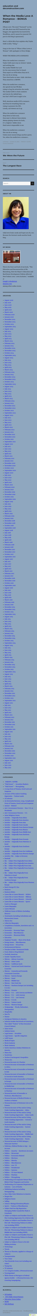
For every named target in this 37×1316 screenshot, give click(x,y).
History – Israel (10, 978)
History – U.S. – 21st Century (14, 997)
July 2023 (8, 389)
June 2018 (8, 535)
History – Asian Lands (12, 961)
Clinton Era (8, 921)
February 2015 (9, 631)
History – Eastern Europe (13, 976)
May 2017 (8, 566)
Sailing (7, 1201)
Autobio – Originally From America (16, 820)
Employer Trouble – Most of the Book (17, 940)
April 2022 (8, 425)
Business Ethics (10, 892)
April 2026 (8, 310)
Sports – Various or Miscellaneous (16, 1206)
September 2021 (10, 441)
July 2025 (8, 331)
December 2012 (10, 693)
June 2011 (8, 736)
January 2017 (9, 576)
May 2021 (8, 451)
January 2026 (9, 317)
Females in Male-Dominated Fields (17, 949)
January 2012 (9, 720)
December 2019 (10, 492)
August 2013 (9, 674)
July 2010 (8, 763)
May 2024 (8, 365)
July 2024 (8, 360)
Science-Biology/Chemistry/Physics (17, 1203)
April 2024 (8, 367)
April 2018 (8, 540)
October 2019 (9, 497)
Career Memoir (10, 909)
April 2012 (8, 712)
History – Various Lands (13, 1002)
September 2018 (10, 528)
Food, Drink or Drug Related (14, 952)
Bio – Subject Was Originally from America (19, 863)
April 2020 (8, 482)
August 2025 (9, 329)
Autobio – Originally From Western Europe (19, 854)
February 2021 (9, 458)
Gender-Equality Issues (13, 957)
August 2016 (9, 588)
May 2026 (8, 307)
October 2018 (9, 525)
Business (8, 889)
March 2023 (9, 398)
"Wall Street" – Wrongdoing (14, 786)
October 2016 (9, 583)
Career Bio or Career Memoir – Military (18, 897)
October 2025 (9, 324)
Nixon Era (8, 1052)
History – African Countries (14, 959)
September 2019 (10, 499)
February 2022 (9, 430)
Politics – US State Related (14, 1172)
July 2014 (8, 648)
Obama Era (8, 1060)
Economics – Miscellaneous (14, 933)
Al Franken (8, 1294)
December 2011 (10, 722)
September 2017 (10, 557)
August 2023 (9, 386)
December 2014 (10, 636)
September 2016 (10, 585)
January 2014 (9, 662)
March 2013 (8, 686)
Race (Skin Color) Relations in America (18, 1194)
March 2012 (8, 715)
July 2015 (8, 619)
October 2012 (9, 698)
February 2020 (9, 487)
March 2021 (8, 456)
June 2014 (8, 650)
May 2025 (8, 336)
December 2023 (10, 377)
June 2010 (8, 765)
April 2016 (8, 597)
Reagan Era (8, 1196)
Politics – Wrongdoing (12, 1177)
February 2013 (9, 688)
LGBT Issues (9, 1038)
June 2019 (8, 506)
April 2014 (8, 655)
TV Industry (9, 1268)
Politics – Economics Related (14, 1156)
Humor (5, 143)
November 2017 (10, 552)
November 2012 (10, 696)
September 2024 (10, 355)
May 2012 (8, 710)
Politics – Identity (11, 1160)
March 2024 (9, 370)
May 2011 (8, 739)
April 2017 (8, 569)
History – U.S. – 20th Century (15, 995)
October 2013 (9, 669)
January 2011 (9, 748)
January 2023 (9, 403)
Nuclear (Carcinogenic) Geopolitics (16, 1057)
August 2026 (9, 300)
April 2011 (8, 741)
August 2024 (9, 358)
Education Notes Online (13, 1299)
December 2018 (10, 521)
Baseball (7, 858)
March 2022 (9, 427)
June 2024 (8, 362)
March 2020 (9, 485)
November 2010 (10, 753)
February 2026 (10, 314)
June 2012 (8, 708)
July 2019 (8, 504)
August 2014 (9, 645)
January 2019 (9, 518)
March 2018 (8, 542)
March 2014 (8, 657)
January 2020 (9, 489)
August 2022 (9, 415)
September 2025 (10, 326)
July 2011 (7, 734)
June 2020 (8, 477)
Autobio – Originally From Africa (16, 818)
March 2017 (8, 571)
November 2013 (10, 667)
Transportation (10, 1256)
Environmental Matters (13, 947)
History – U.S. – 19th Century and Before (18, 993)
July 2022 (8, 418)
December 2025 (10, 319)
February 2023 (9, 401)
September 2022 (10, 413)
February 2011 (9, 746)
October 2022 (9, 410)
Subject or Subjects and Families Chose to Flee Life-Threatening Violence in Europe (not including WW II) (19, 1237)
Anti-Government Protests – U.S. (16, 813)
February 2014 (9, 660)
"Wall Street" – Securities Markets (16, 784)
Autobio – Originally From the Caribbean (18, 851)
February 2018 (9, 545)
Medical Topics (10, 1040)
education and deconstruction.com (13, 7)
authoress (5, 141)
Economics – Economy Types (15, 930)
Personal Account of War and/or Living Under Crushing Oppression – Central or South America (18, 1119)
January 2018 (9, 547)
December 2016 (10, 578)
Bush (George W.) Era (12, 887)
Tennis (7, 1249)
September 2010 (10, 758)
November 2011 (10, 724)
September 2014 (10, 643)
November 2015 (10, 609)
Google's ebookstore (10, 281)
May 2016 (8, 595)
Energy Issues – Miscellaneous (15, 942)
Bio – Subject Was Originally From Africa (18, 861)
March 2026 (9, 312)
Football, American (11, 954)
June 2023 (8, 391)
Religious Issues (10, 1199)
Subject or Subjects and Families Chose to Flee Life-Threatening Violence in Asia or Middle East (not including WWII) (19, 1230)
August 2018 (9, 530)
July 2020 (8, 475)
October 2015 (9, 612)
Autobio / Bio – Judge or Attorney (16, 856)
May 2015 (8, 624)
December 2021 (10, 434)
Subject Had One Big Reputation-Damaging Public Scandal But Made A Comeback (17, 1211)
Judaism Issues (10, 1031)
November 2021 (10, 437)
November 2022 (10, 408)
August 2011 (9, 732)
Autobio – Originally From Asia (15, 822)
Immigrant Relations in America (16, 1019)
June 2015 (8, 621)
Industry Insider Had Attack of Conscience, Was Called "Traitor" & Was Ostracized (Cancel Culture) (19, 1024)
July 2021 (8, 446)
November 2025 (10, 322)
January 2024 (9, 374)
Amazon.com (7, 284)
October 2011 (9, 727)
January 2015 (9, 633)
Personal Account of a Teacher (15, 1062)
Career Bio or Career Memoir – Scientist (18, 899)
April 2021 (8, 453)
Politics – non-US (11, 1165)
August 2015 (9, 616)
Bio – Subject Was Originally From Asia (18, 865)
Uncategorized (10, 1273)
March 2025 (9, 341)
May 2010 (8, 767)
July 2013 (8, 676)
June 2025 (8, 334)
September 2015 (10, 614)
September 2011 (10, 729)
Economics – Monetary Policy (15, 935)
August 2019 (9, 501)
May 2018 (8, 537)
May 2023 (8, 394)
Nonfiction (10, 143)
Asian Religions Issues (12, 815)
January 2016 (9, 604)
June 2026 (8, 305)
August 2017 (9, 559)
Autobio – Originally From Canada (16, 825)
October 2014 (9, 640)
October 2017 (9, 554)
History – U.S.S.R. (11, 1000)
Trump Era (8, 1266)
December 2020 (10, 463)
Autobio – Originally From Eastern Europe (19, 827)
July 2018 (8, 533)
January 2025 (9, 346)
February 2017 (9, 573)
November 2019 (10, 494)
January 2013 (9, 691)
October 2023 (9, 382)
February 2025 (9, 343)
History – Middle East (12, 981)
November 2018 (10, 523)
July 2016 (8, 590)
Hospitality (8, 1012)
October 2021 (9, 439)
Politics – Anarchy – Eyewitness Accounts (19, 1151)
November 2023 (10, 379)
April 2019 (8, 511)
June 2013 (8, 679)
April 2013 (8, 684)
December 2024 (10, 348)
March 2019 (9, 513)
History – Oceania (11, 990)
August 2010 (9, 760)
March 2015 (8, 628)
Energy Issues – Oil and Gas (14, 945)
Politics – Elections (11, 1158)
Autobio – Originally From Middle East (18, 832)
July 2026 (8, 302)
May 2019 (8, 509)
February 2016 (9, 602)
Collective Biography (12, 923)
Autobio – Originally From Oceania (16, 839)
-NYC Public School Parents (14, 1297)
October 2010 (9, 755)
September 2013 (10, 672)
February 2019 (9, 516)
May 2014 (8, 652)
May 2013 (8, 681)
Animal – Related (10, 806)
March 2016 (9, 600)
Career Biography (10, 906)
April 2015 (8, 626)
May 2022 (8, 422)
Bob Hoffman (9, 1304)
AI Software (8, 798)
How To (7, 1014)
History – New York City (13, 983)
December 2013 (10, 664)
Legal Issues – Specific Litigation (16, 1036)
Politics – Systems (11, 1170)
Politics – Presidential (12, 1168)
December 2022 (10, 406)
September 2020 (10, 470)
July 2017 (8, 561)
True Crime (8, 1259)
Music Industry (10, 1045)
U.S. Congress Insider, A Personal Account (19, 1271)
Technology (9, 1247)
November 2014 (10, 638)
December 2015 (10, 607)
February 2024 (9, 372)
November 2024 (10, 350)
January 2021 (9, 461)
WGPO (7, 1301)
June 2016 (8, 592)
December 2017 (10, 549)
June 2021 (8, 449)
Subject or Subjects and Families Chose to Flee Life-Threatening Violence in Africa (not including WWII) (19, 1223)
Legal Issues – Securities (13, 1033)
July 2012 (8, 705)
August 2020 (9, 473)
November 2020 (10, 465)
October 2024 (9, 353)
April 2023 (8, 396)
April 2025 (8, 338)
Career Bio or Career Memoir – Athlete (18, 894)
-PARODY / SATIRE (26, 141)
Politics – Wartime (11, 1175)
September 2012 (10, 700)
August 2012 (9, 703)
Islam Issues (9, 1028)
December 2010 (10, 751)
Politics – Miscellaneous (13, 1163)
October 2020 (9, 468)
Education (8, 937)
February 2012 (9, 717)
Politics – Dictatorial (12, 1153)
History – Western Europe (13, 1005)
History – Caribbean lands (13, 964)
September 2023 (10, 384)
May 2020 (8, 480)
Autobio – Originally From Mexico (16, 830)
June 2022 (8, 420)
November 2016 (10, 581)
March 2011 (8, 744)
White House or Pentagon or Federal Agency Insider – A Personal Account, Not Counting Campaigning (19, 1278)
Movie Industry (10, 1043)
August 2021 (9, 444)
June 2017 (8, 564)
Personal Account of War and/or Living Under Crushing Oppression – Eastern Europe (18, 1127)
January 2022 (9, 432)
